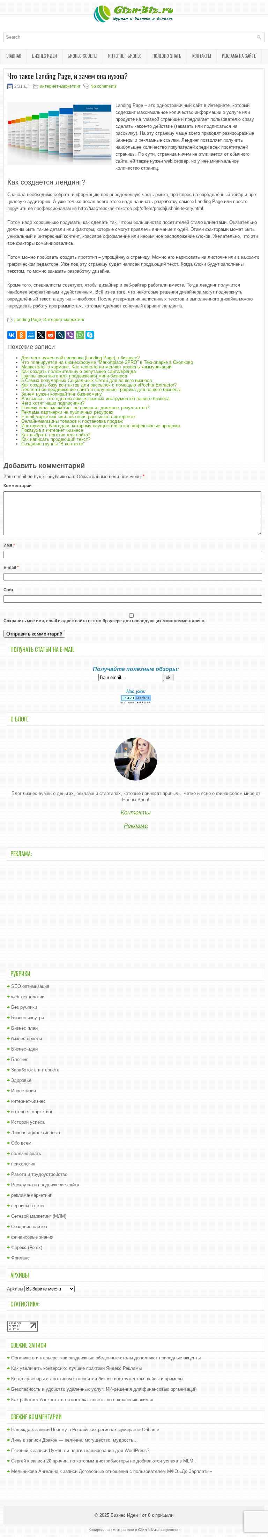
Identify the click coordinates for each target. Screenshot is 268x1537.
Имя (9, 545)
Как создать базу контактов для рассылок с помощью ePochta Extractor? (99, 385)
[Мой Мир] (31, 335)
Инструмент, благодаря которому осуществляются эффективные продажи (100, 425)
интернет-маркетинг (60, 86)
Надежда (20, 1429)
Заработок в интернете (35, 1069)
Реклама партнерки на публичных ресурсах (67, 412)
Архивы (15, 1289)
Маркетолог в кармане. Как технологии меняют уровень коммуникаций (96, 366)
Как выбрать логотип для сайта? (55, 434)
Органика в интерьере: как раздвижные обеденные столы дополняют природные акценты (106, 1357)
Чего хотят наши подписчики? (52, 403)
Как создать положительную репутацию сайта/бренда (78, 371)
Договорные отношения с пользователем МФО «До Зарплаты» (145, 1471)
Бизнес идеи (44, 55)
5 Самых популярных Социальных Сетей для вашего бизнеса (86, 380)
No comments (103, 86)
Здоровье (21, 1080)
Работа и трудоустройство (39, 1174)
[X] (41, 335)
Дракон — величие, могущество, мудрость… (90, 1440)
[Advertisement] (136, 913)
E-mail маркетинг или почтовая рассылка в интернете (78, 416)
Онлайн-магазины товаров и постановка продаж (72, 421)
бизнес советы (82, 55)
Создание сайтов (29, 1226)
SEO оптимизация (30, 986)
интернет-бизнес (125, 55)
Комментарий (17, 485)
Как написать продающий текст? (55, 439)
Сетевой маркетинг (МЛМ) (38, 1216)
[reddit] (50, 335)
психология (23, 1164)
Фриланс (20, 1258)
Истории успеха (28, 1122)
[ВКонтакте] (11, 335)
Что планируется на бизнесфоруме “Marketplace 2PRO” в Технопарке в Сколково (107, 362)
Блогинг (19, 1059)
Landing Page (27, 319)
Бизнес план (24, 1028)
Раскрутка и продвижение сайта (45, 1184)
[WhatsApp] (80, 335)
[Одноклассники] (21, 335)
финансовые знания (32, 1237)
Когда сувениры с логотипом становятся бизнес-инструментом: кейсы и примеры (97, 1378)
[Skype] (89, 335)
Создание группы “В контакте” (52, 443)
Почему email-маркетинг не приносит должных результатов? (85, 407)
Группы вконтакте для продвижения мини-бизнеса (74, 376)
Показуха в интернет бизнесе (52, 430)
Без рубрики (24, 1007)
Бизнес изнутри (27, 1017)
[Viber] (70, 335)
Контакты (201, 55)
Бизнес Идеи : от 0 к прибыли (142, 1515)
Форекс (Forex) (26, 1247)
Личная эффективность (36, 1132)
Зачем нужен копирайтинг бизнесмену (61, 394)
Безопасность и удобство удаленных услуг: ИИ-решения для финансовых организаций (103, 1389)
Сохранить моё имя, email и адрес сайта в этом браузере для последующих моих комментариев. (104, 620)
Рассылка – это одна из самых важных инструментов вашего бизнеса (95, 398)
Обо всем (21, 1143)
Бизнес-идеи (24, 1049)
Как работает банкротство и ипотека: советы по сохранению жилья (82, 1399)
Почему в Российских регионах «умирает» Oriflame (105, 1429)
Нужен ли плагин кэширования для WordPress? (99, 1450)
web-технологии (27, 996)
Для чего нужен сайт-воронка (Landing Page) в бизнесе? (80, 357)
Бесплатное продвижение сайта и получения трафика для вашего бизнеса (100, 389)
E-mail (11, 567)
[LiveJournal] (60, 335)
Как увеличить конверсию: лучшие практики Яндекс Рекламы (76, 1368)
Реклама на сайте (239, 55)
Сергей (18, 1461)
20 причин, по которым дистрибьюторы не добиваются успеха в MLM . (121, 1461)
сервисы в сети (27, 1205)
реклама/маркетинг (31, 1195)
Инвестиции (23, 1090)
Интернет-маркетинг (63, 319)
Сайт (8, 589)
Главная (13, 55)
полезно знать (166, 55)
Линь (16, 1440)
